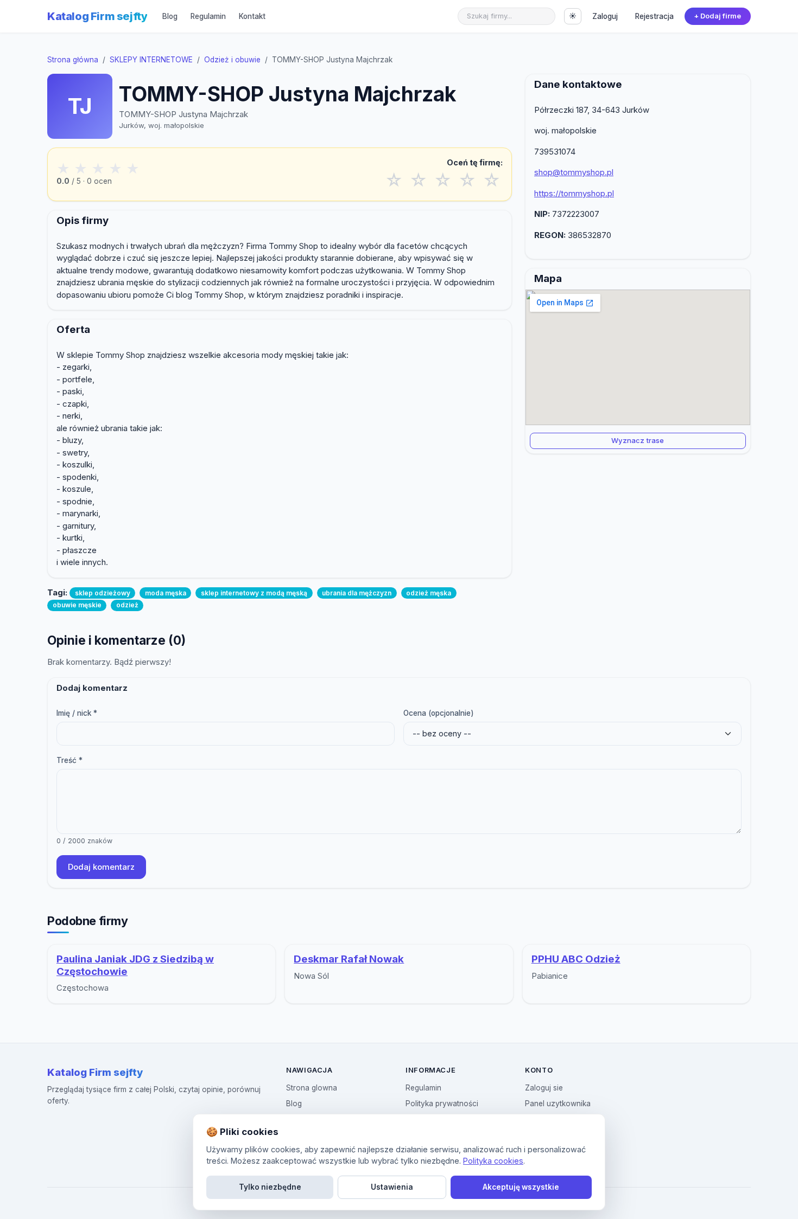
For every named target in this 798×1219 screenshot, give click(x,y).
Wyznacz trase (637, 440)
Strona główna (72, 59)
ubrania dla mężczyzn (356, 593)
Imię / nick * (76, 713)
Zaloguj (605, 16)
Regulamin (208, 16)
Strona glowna (311, 1087)
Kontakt (252, 16)
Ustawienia (392, 1187)
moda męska (165, 593)
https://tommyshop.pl (574, 193)
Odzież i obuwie (232, 59)
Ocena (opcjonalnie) (438, 713)
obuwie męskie (77, 605)
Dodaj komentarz (101, 867)
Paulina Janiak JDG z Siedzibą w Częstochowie (135, 965)
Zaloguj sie (544, 1087)
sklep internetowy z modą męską (254, 593)
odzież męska (428, 593)
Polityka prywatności (442, 1103)
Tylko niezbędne (270, 1187)
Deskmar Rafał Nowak (349, 959)
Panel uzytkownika (558, 1103)
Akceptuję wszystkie (521, 1187)
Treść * (69, 760)
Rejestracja (654, 16)
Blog (170, 16)
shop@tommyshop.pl (573, 172)
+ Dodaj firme (717, 16)
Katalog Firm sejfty (97, 16)
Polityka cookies (493, 1160)
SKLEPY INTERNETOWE (151, 59)
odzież (127, 605)
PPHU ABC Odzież (575, 959)
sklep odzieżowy (102, 593)
